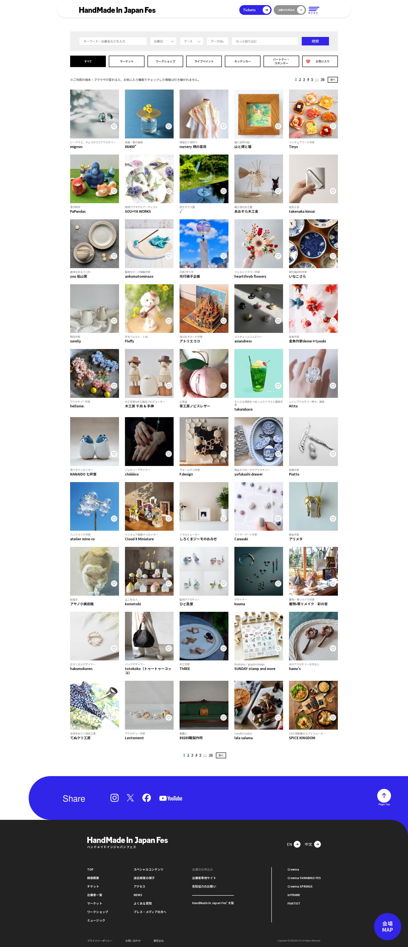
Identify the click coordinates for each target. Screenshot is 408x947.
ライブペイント (204, 61)
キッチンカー (242, 61)
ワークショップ (165, 61)
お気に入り (323, 61)
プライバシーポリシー (100, 940)
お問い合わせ (133, 940)
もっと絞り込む (246, 41)
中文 (308, 844)
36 (322, 79)
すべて (88, 61)
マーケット (127, 61)
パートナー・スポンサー (281, 61)
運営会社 (158, 940)
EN (289, 844)
